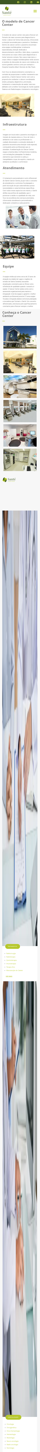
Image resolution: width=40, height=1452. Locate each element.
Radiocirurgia (11, 953)
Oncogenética (11, 1427)
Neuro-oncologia (12, 1441)
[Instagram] (25, 2)
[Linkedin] (31, 2)
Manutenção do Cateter (14, 970)
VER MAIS (9, 976)
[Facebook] (18, 2)
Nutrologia (10, 1448)
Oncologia (10, 1424)
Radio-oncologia (12, 1444)
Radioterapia (10, 957)
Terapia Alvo (10, 967)
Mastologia (10, 1438)
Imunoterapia (11, 964)
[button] (35, 11)
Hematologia (11, 1434)
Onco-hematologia (13, 1431)
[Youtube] (38, 2)
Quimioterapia (11, 960)
